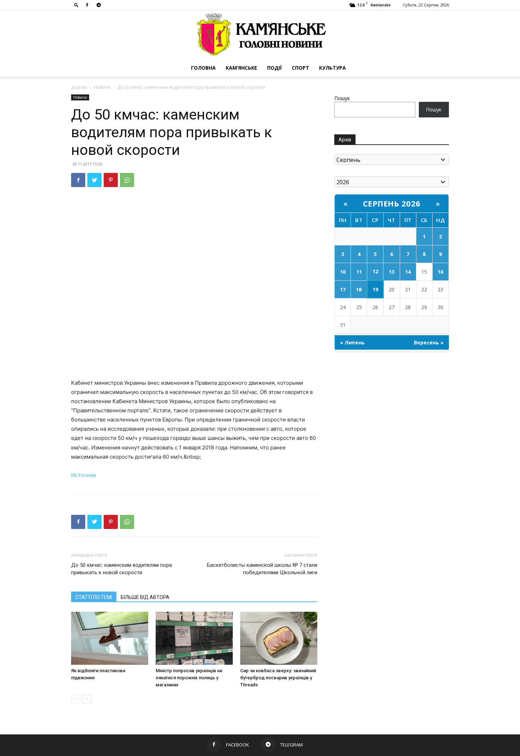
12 (375, 271)
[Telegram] (98, 5)
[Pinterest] (111, 180)
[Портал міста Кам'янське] (260, 34)
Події (274, 67)
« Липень (352, 342)
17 (343, 289)
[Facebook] (87, 5)
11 (359, 271)
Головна (203, 67)
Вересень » (429, 342)
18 (359, 289)
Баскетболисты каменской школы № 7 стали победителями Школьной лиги (262, 569)
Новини (102, 87)
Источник (83, 475)
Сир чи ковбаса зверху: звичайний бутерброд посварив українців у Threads (278, 677)
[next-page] (86, 698)
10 (343, 271)
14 (408, 271)
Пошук (342, 98)
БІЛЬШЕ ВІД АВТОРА (145, 597)
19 (375, 289)
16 (440, 271)
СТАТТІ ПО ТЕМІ (93, 597)
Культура (332, 67)
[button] (76, 4)
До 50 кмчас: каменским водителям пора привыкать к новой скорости (121, 569)
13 (391, 271)
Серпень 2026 (392, 203)
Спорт (300, 67)
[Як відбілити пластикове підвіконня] (109, 638)
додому (79, 87)
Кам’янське (241, 67)
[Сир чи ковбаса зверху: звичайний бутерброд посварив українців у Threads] (278, 638)
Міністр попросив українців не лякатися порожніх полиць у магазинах (189, 677)
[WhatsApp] (127, 180)
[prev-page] (75, 698)
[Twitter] (94, 180)
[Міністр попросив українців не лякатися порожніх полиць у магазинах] (194, 638)
